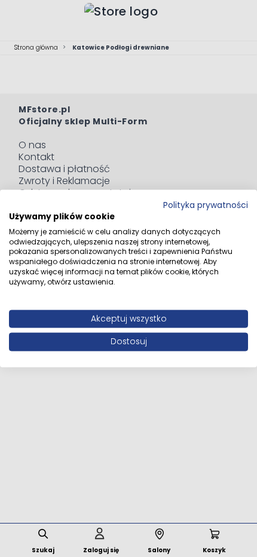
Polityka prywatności (205, 205)
